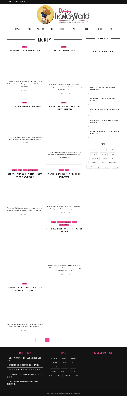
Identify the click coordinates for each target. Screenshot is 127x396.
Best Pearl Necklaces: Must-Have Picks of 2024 (24, 369)
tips (113, 154)
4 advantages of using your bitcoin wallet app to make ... (25, 289)
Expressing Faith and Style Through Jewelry (24, 365)
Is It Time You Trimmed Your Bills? (25, 106)
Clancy (23, 90)
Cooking (63, 29)
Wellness (40, 29)
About (16, 2)
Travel (18, 29)
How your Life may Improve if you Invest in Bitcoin (64, 108)
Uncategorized (64, 224)
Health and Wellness (64, 222)
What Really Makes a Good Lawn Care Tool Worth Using (24, 359)
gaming (107, 167)
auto (113, 158)
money (104, 154)
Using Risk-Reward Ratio (64, 50)
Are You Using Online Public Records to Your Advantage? (25, 176)
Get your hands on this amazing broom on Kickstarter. (22, 382)
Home (10, 2)
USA (90, 167)
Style (28, 29)
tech (102, 162)
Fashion (76, 29)
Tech (52, 29)
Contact (23, 2)
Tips (110, 29)
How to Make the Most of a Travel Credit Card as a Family (24, 375)
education (95, 158)
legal (98, 167)
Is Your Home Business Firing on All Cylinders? (64, 176)
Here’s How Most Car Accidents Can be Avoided (64, 230)
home (105, 158)
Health (95, 154)
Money (87, 29)
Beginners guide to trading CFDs (25, 50)
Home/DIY (99, 29)
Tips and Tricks (32, 170)
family (116, 167)
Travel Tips (112, 162)
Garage (53, 222)
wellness (113, 150)
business (94, 150)
